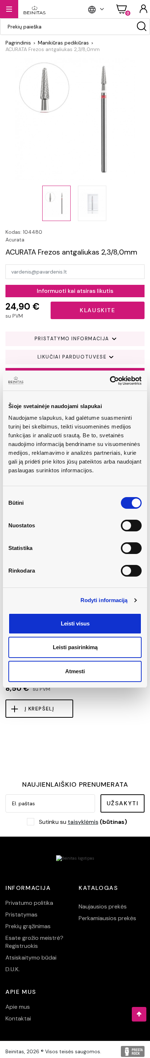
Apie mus (17, 1007)
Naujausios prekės (103, 906)
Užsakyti (123, 803)
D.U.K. (12, 969)
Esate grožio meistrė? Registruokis (34, 942)
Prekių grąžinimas (28, 926)
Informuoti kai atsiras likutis (75, 291)
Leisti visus (75, 623)
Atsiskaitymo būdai (30, 957)
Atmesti (75, 671)
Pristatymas (21, 914)
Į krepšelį (39, 708)
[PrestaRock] (133, 1051)
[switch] (131, 525)
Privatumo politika (29, 903)
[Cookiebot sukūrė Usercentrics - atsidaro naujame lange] (110, 380)
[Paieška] (141, 26)
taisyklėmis (83, 822)
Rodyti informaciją (104, 600)
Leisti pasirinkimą (75, 647)
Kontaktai (18, 1018)
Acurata (14, 239)
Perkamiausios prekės (107, 918)
